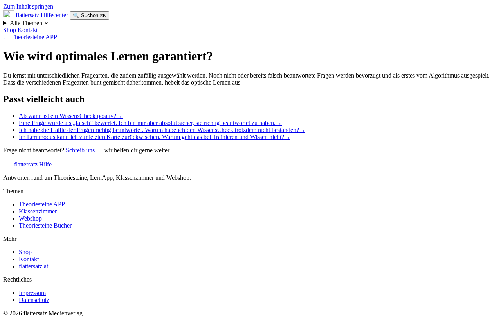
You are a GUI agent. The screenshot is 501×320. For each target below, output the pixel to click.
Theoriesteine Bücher (45, 225)
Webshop (30, 218)
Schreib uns (80, 150)
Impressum (32, 292)
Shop (9, 30)
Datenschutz (34, 299)
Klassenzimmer (38, 211)
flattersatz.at (33, 266)
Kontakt (28, 30)
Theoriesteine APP (30, 37)
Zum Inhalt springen (28, 6)
